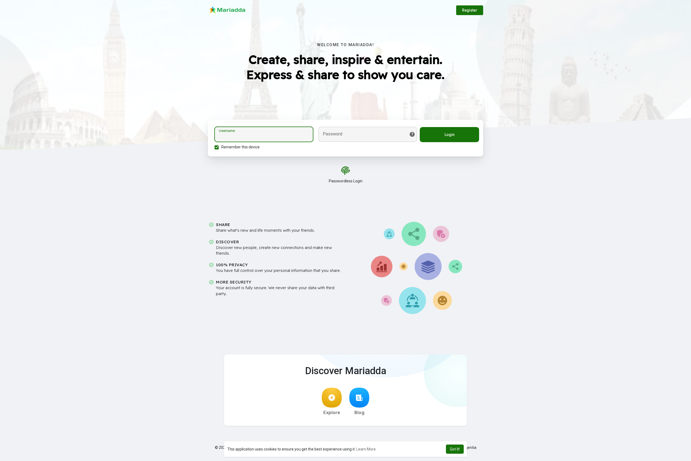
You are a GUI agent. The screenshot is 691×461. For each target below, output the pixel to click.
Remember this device (240, 147)
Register (469, 10)
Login (450, 134)
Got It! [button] (455, 449)
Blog (359, 412)
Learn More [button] (366, 449)
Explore (331, 412)
